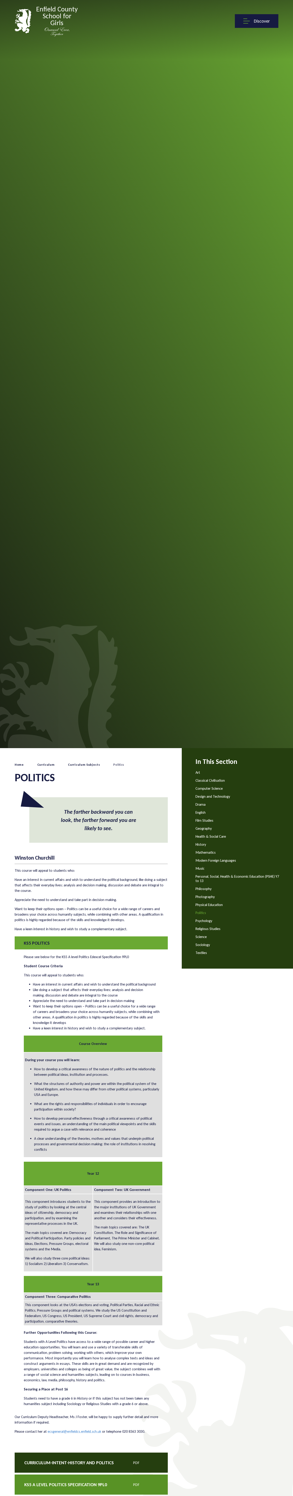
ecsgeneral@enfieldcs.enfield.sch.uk (74, 1431)
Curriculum (46, 765)
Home (19, 765)
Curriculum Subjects (84, 765)
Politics (118, 765)
